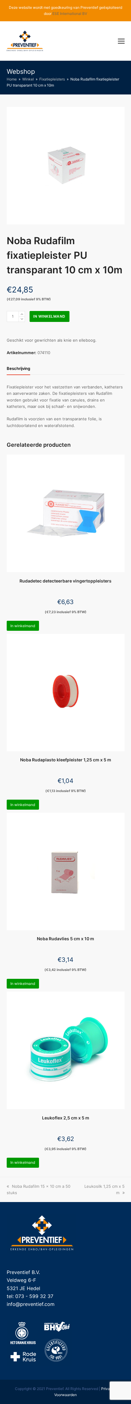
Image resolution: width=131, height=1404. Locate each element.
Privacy (107, 1388)
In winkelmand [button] (22, 625)
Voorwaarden (65, 1394)
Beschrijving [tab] (18, 368)
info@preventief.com (31, 1304)
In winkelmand (49, 316)
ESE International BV (69, 13)
